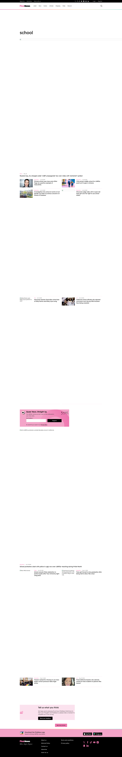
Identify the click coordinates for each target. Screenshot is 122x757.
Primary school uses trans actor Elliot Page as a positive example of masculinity (45, 182)
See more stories (61, 725)
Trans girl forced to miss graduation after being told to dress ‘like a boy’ (89, 573)
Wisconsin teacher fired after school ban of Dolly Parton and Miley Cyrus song (46, 300)
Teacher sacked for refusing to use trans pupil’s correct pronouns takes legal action (46, 681)
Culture (45, 6)
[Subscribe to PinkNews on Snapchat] (84, 746)
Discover (70, 6)
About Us (22, 1)
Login (94, 1)
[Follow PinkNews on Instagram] (97, 742)
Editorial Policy (45, 743)
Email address (31, 418)
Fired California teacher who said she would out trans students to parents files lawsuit (88, 681)
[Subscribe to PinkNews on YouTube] (94, 742)
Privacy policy (65, 743)
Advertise (29, 1)
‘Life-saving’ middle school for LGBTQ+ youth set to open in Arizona (88, 182)
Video (63, 6)
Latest (34, 6)
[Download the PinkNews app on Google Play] (97, 734)
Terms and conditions (67, 740)
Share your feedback (45, 718)
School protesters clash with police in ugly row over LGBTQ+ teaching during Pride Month (51, 566)
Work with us (37, 1)
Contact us (44, 746)
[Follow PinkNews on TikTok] (90, 742)
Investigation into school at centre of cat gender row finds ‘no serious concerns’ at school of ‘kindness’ (47, 193)
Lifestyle (51, 6)
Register (100, 1)
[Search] (101, 6)
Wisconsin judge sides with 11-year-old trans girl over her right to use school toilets (88, 193)
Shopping (58, 6)
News (40, 6)
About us (43, 740)
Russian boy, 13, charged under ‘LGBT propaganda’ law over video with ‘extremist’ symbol (51, 176)
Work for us (44, 752)
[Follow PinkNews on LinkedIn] (88, 1)
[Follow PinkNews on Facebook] (87, 742)
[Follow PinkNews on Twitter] (84, 742)
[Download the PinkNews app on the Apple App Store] (87, 734)
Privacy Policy (44, 424)
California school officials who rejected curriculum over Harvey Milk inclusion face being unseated (88, 301)
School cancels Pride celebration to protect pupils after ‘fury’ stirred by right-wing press (47, 573)
